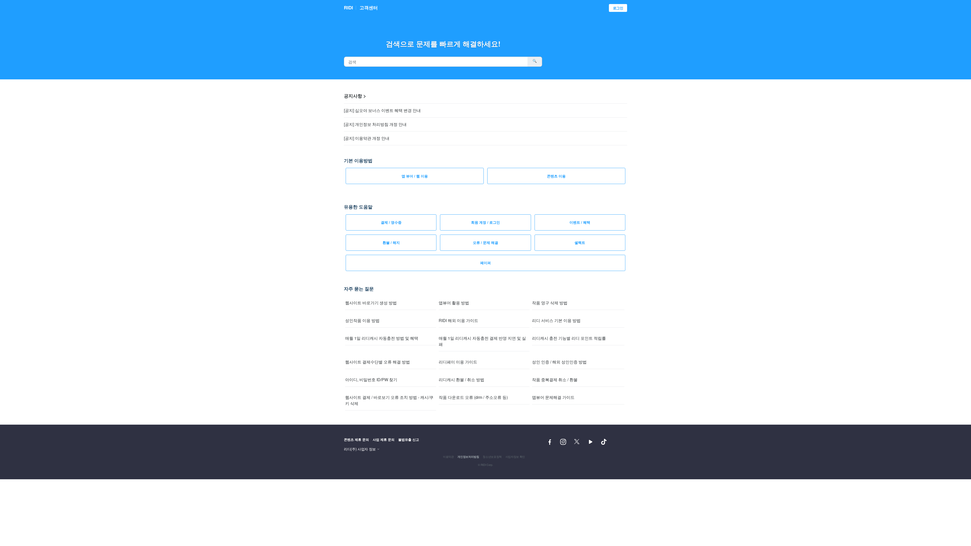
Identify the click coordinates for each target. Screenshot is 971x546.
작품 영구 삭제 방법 (549, 303)
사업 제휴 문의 (383, 439)
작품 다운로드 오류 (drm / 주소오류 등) (473, 397)
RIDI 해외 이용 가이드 (458, 320)
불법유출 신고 (408, 439)
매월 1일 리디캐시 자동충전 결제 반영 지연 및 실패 (482, 341)
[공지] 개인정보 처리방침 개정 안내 (375, 124)
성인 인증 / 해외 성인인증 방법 (559, 362)
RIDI (348, 7)
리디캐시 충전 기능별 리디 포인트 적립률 (569, 338)
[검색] (534, 62)
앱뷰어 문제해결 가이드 (553, 397)
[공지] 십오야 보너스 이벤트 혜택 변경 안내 (382, 110)
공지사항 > (355, 96)
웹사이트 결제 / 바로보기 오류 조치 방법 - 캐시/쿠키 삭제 (389, 400)
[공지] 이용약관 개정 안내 (366, 138)
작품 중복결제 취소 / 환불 (555, 379)
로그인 (618, 7)
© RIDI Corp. (485, 465)
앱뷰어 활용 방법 (454, 303)
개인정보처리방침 (468, 457)
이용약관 (448, 456)
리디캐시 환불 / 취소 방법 (461, 379)
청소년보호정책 (492, 456)
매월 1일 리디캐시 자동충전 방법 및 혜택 (381, 338)
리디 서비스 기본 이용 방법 (556, 320)
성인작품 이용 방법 (362, 320)
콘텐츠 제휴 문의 (356, 439)
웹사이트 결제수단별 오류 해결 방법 (377, 362)
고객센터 (369, 7)
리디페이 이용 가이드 (458, 362)
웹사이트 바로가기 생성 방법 (371, 303)
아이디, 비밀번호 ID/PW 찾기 (371, 379)
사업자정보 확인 (515, 456)
